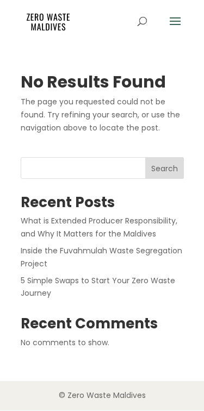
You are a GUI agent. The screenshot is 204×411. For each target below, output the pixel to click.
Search (164, 168)
